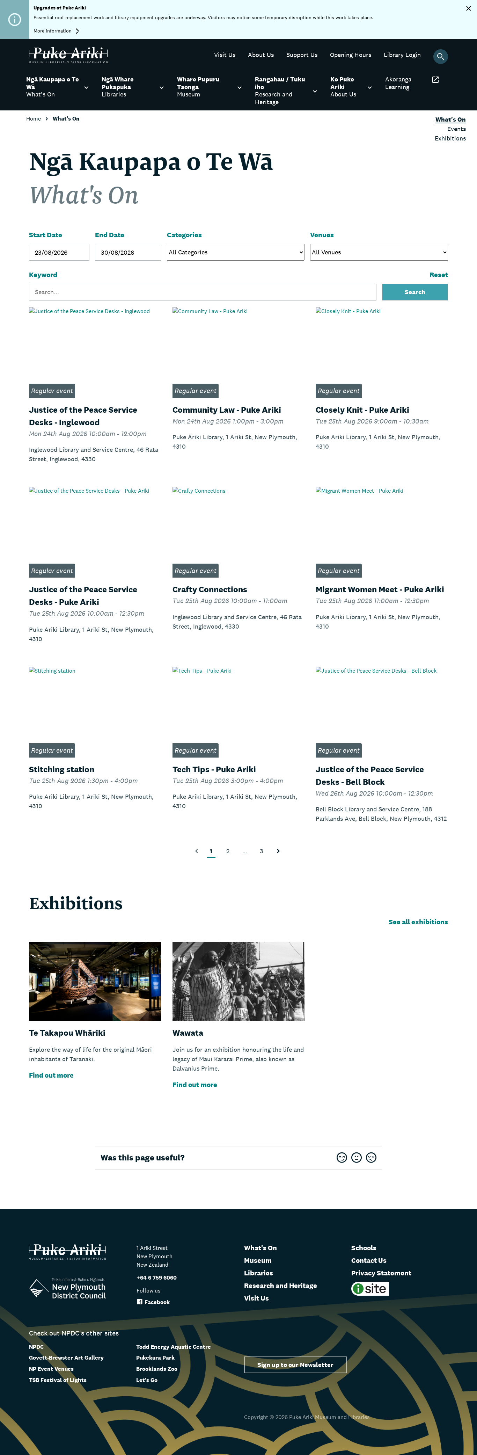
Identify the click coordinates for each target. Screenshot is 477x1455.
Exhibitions (450, 138)
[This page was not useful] (371, 1158)
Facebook (157, 1302)
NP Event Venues (51, 1369)
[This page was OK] (356, 1158)
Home (34, 118)
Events (456, 129)
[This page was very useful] (342, 1158)
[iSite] (370, 1293)
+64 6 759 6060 (157, 1277)
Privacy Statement (381, 1272)
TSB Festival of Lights (58, 1380)
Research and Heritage (280, 1285)
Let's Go (146, 1380)
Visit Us (256, 1298)
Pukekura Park (155, 1357)
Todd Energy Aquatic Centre (173, 1347)
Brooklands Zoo (156, 1369)
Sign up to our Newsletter (295, 1365)
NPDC (36, 1347)
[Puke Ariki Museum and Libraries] (68, 61)
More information (53, 31)
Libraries (258, 1272)
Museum (258, 1260)
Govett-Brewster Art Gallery (66, 1357)
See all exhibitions (418, 921)
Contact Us (369, 1260)
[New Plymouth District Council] (67, 1289)
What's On (260, 1247)
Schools (363, 1247)
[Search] (440, 56)
